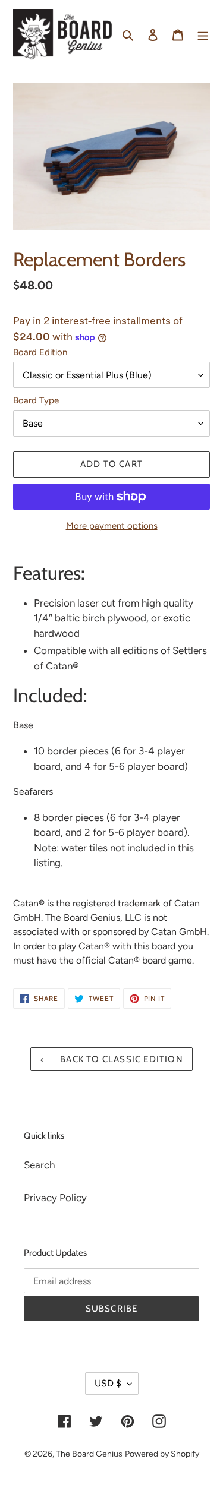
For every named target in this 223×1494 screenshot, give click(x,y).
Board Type (36, 400)
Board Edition (40, 352)
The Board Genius (89, 1454)
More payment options (112, 525)
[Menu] (202, 35)
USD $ (108, 1383)
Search (39, 1165)
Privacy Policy (55, 1198)
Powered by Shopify (162, 1454)
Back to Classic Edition (120, 1059)
